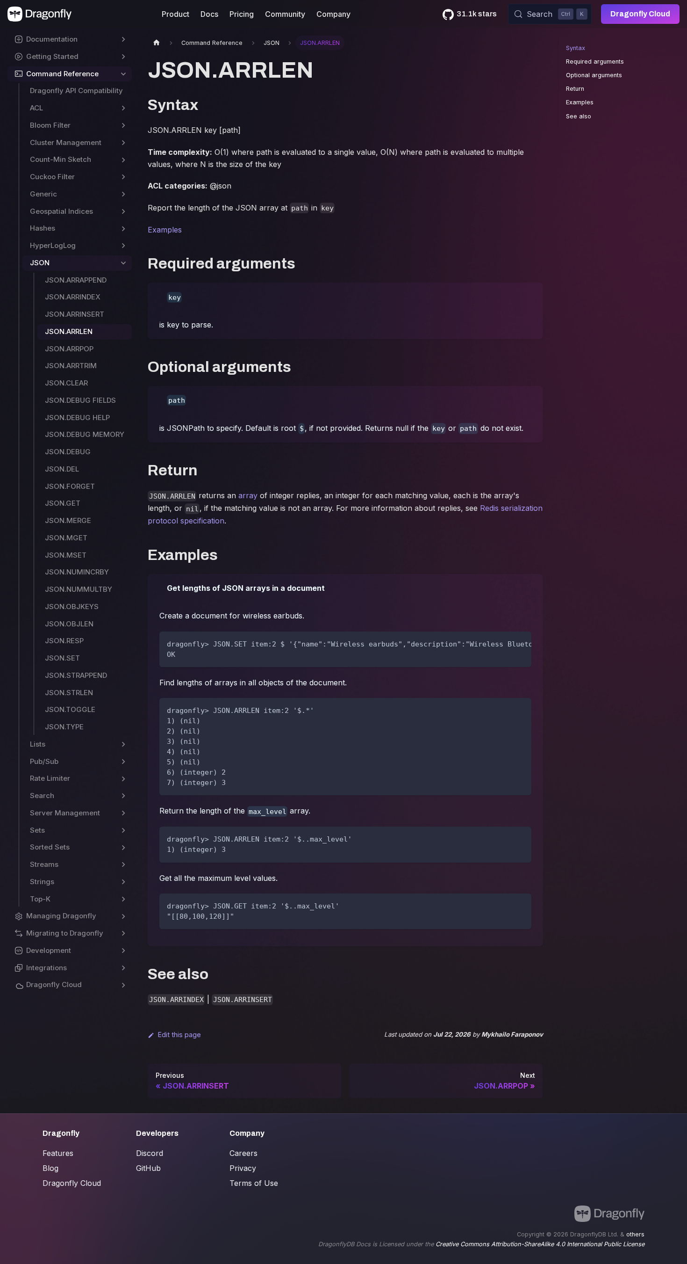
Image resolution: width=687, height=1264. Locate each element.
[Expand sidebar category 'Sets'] (123, 830)
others (635, 1234)
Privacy (242, 1168)
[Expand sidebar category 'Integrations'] (123, 968)
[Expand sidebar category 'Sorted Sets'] (123, 847)
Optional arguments (594, 75)
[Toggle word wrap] (503, 643)
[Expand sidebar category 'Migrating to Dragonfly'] (123, 933)
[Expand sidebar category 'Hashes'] (123, 228)
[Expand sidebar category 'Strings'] (123, 882)
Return (575, 88)
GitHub (148, 1168)
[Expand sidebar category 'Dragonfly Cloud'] (123, 985)
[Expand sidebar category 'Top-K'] (123, 899)
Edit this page (179, 1035)
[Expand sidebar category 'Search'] (123, 796)
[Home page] (156, 43)
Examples (165, 229)
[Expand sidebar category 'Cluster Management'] (123, 143)
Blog (50, 1168)
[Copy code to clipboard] (520, 643)
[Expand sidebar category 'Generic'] (123, 194)
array (248, 495)
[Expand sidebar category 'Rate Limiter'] (123, 778)
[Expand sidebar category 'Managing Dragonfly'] (123, 916)
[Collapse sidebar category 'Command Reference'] (123, 74)
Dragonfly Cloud (640, 14)
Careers (243, 1153)
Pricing (241, 14)
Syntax (575, 47)
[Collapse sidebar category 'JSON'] (123, 263)
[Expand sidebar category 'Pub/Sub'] (123, 762)
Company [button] (333, 14)
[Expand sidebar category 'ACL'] (123, 108)
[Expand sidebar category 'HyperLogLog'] (123, 246)
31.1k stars (477, 14)
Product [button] (175, 14)
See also (578, 116)
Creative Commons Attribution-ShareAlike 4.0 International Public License (540, 1244)
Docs (209, 14)
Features (58, 1153)
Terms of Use (253, 1183)
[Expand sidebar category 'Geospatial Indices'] (123, 211)
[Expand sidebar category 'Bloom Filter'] (123, 125)
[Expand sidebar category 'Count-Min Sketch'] (123, 159)
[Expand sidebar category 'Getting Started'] (123, 57)
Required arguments (595, 61)
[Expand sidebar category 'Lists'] (123, 744)
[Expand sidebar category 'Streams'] (123, 864)
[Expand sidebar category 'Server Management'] (123, 813)
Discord (149, 1153)
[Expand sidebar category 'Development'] (123, 951)
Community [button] (285, 14)
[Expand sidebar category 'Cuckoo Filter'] (123, 177)
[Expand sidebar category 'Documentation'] (123, 39)
